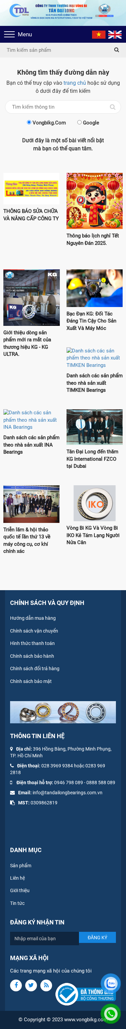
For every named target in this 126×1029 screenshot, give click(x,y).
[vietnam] (98, 34)
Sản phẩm (20, 865)
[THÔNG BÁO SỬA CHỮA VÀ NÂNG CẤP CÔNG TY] (31, 188)
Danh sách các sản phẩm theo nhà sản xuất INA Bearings (31, 444)
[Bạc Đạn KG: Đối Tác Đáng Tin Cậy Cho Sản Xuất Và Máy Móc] (95, 288)
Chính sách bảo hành (32, 656)
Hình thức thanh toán (32, 643)
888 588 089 (102, 782)
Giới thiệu (20, 890)
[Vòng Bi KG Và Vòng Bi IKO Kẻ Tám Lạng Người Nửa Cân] (95, 503)
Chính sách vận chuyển (34, 631)
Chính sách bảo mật (31, 681)
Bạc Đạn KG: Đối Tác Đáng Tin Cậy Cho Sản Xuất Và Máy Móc (91, 321)
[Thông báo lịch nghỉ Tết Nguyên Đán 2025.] (95, 201)
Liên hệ (17, 878)
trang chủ (75, 83)
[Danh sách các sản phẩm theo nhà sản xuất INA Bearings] (31, 420)
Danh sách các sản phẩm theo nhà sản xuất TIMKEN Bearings (95, 383)
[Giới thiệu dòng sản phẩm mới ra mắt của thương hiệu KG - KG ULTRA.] (31, 297)
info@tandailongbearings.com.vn (67, 792)
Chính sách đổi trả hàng (34, 668)
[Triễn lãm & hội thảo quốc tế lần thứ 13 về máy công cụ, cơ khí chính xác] (31, 504)
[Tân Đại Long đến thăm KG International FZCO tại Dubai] (95, 427)
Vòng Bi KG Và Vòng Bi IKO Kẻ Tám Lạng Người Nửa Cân (93, 535)
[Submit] (116, 50)
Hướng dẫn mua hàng (33, 618)
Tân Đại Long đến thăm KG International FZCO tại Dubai (92, 459)
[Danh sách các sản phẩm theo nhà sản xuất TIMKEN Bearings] (95, 358)
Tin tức (17, 903)
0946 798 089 (68, 782)
